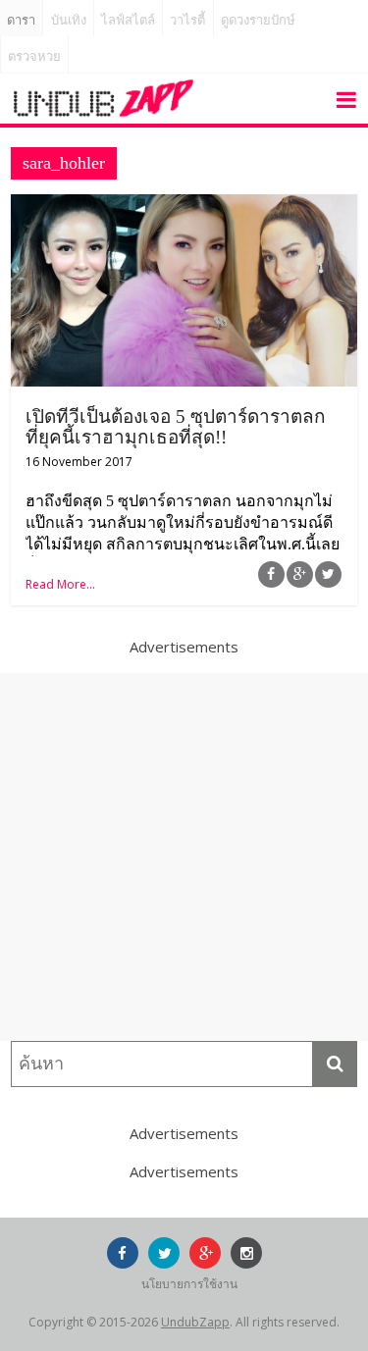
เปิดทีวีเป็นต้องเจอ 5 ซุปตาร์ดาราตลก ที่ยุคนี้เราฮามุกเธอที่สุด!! (176, 426)
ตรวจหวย (34, 56)
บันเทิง (68, 20)
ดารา (21, 20)
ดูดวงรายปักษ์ (258, 20)
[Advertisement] (184, 857)
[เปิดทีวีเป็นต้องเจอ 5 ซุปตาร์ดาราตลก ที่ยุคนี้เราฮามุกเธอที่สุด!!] (184, 206)
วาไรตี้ (187, 20)
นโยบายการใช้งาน (189, 1283)
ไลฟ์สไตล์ (128, 20)
